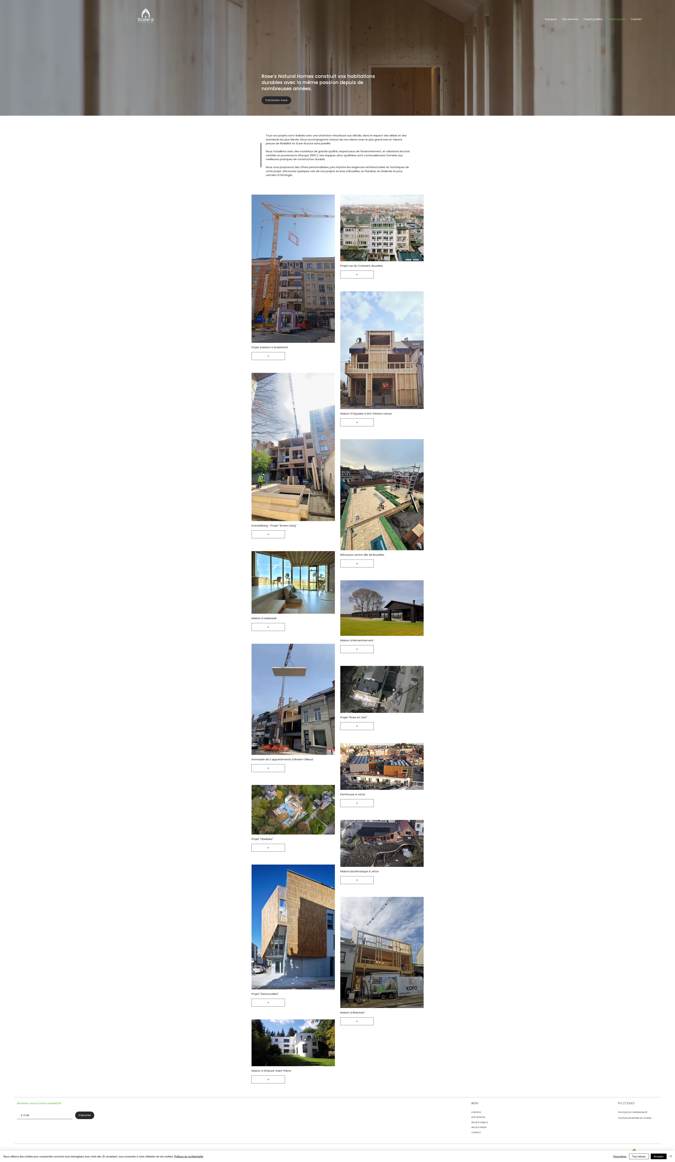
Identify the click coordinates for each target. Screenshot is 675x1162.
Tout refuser (639, 1156)
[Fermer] (671, 1156)
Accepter (659, 1156)
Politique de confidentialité (188, 1156)
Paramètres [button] (619, 1156)
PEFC (314, 155)
